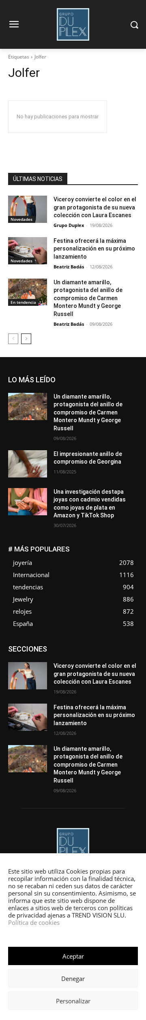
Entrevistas (97, 652)
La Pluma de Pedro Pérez (109, 664)
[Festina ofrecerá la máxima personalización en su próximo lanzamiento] (27, 250)
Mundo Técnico (119, 670)
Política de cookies (34, 922)
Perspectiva (124, 676)
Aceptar (73, 956)
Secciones (84, 683)
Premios (52, 683)
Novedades (21, 219)
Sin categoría (122, 683)
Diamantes (94, 646)
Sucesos (127, 689)
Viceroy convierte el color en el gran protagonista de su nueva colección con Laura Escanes (95, 207)
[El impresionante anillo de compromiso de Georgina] (27, 463)
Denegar (73, 978)
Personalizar (73, 1001)
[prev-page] (13, 338)
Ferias (96, 658)
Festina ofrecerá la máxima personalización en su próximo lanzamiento (94, 249)
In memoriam (55, 664)
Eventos (128, 652)
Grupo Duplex (69, 225)
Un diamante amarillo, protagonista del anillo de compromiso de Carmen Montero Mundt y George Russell (88, 298)
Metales (55, 670)
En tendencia (23, 302)
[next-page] (26, 338)
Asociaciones (57, 646)
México (82, 670)
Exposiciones (63, 658)
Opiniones (89, 676)
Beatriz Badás (69, 267)
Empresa (127, 646)
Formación (125, 658)
